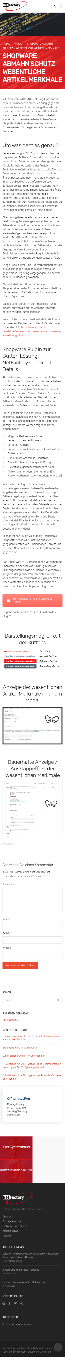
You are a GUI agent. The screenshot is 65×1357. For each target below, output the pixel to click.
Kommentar (8, 884)
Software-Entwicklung (15, 1226)
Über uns (7, 1216)
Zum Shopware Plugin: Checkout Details (32, 600)
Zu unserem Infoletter (19, 1324)
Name (6, 919)
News (18, 43)
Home (6, 43)
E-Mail (6, 933)
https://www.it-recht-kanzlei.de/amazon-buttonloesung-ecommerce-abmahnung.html (32, 331)
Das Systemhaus (11, 1221)
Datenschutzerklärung (40, 1351)
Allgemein (7, 844)
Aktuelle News (10, 1230)
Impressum (20, 1351)
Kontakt (6, 1235)
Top (58, 1347)
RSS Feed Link (10, 1019)
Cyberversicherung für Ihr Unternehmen (23, 1055)
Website (6, 947)
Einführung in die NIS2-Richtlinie (19, 1047)
